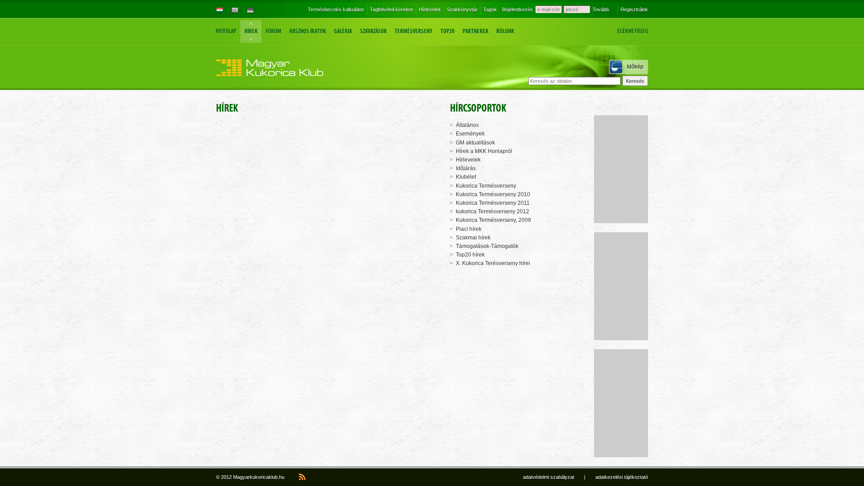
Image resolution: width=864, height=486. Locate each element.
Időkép (635, 66)
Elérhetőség (632, 31)
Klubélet (466, 177)
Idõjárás (466, 168)
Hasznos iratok (307, 31)
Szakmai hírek (473, 237)
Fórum (273, 31)
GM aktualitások (475, 143)
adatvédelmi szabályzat (548, 477)
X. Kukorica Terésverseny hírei (493, 263)
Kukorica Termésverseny (486, 186)
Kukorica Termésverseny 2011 (493, 203)
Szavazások (373, 31)
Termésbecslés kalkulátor (336, 9)
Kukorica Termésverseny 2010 (493, 194)
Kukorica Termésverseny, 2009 (493, 220)
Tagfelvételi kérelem (391, 9)
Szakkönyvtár (462, 9)
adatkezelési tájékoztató (621, 477)
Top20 (447, 31)
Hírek (250, 31)
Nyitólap (226, 31)
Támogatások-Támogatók (487, 246)
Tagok (490, 9)
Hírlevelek (430, 9)
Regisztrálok (634, 9)
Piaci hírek (469, 229)
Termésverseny (413, 31)
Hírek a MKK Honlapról (484, 151)
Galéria (343, 31)
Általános (467, 125)
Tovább (601, 9)
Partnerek (475, 31)
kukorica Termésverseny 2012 (492, 211)
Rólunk (505, 31)
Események (470, 133)
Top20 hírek (470, 255)
